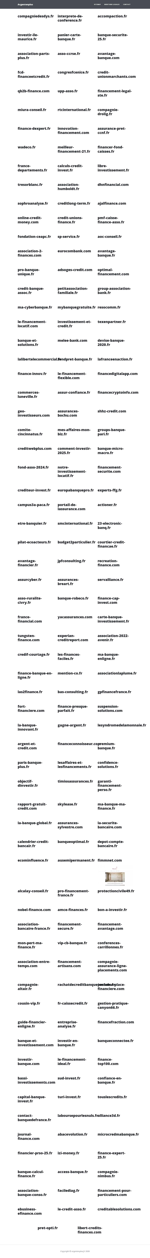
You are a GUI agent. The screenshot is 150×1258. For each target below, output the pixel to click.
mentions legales (112, 4)
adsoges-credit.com (75, 269)
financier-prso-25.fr (35, 1153)
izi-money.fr (68, 1153)
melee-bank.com (72, 340)
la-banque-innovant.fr (28, 727)
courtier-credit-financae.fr (111, 544)
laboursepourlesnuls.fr (78, 1115)
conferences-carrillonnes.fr (110, 944)
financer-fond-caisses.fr (110, 149)
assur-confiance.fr (74, 392)
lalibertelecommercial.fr (39, 359)
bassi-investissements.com (36, 1080)
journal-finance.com (29, 1136)
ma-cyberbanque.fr (35, 307)
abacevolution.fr (72, 1134)
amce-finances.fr (73, 909)
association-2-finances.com (30, 253)
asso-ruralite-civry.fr (30, 600)
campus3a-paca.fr (34, 504)
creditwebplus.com (35, 448)
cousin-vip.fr (29, 1003)
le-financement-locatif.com (32, 323)
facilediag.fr (68, 1190)
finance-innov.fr (32, 373)
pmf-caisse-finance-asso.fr (111, 219)
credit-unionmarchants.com (117, 74)
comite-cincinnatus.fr (30, 431)
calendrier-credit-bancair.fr (33, 843)
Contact (127, 4)
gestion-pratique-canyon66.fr (113, 1005)
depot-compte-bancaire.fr (111, 843)
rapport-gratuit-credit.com (32, 806)
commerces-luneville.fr (28, 394)
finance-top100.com (108, 1061)
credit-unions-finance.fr (70, 219)
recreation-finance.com (109, 562)
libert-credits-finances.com (90, 1229)
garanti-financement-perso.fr (110, 785)
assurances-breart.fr (68, 581)
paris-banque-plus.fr (30, 764)
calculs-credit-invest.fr (70, 167)
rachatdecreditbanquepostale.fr (86, 984)
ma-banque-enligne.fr (108, 656)
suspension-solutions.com (110, 708)
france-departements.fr (32, 167)
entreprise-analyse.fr (67, 1024)
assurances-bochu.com (68, 413)
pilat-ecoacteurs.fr (34, 542)
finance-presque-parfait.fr (73, 708)
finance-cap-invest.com (109, 600)
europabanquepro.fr (76, 490)
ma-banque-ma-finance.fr (112, 806)
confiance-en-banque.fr (110, 1080)
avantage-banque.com (108, 55)
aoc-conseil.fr (110, 236)
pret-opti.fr (48, 1227)
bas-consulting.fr (73, 691)
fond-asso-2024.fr (33, 467)
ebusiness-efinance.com (30, 1211)
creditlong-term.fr (74, 203)
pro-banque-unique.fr (28, 271)
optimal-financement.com (113, 271)
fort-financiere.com (31, 708)
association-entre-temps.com (34, 963)
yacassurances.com (75, 617)
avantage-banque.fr (107, 253)
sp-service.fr (69, 236)
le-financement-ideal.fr (72, 1061)
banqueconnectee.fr (116, 1040)
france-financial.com (30, 619)
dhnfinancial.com (113, 184)
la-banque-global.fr (35, 822)
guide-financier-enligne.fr (32, 1024)
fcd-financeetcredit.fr (34, 74)
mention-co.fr (70, 673)
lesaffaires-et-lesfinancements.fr (74, 764)
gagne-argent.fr (72, 725)
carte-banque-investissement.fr (113, 619)
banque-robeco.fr (73, 598)
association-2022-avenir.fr (113, 637)
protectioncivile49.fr (116, 891)
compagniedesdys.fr (36, 16)
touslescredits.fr (112, 1096)
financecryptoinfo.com (118, 392)
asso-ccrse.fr (69, 53)
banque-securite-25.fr (113, 36)
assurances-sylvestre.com (70, 824)
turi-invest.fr (69, 1096)
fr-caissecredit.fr (73, 1003)
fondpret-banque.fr (75, 359)
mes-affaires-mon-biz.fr (74, 431)
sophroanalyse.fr (33, 203)
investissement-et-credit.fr (74, 323)
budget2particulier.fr (76, 542)
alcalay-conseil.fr (33, 891)
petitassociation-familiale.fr (73, 290)
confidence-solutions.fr (108, 764)
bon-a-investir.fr (112, 909)
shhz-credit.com (112, 411)
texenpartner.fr (112, 321)
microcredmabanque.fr (118, 1134)
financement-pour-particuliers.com (114, 1192)
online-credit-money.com (30, 219)
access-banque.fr (73, 1171)
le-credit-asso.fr (72, 1209)
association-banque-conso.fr (32, 1192)
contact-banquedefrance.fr (34, 1117)
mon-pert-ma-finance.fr (30, 944)
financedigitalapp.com (118, 373)
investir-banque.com (29, 1061)
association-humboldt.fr (68, 186)
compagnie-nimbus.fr (108, 1173)
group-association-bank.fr (114, 290)
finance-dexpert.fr (34, 128)
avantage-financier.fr (28, 562)
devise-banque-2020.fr (111, 342)
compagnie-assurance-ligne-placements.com (112, 965)
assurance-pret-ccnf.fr (112, 130)
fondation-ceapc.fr (34, 236)
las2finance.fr (30, 691)
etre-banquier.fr (32, 523)
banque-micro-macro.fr (111, 450)
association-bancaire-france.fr (34, 926)
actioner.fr (107, 504)
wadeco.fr (27, 147)
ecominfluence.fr (33, 860)
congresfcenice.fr (73, 72)
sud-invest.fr (69, 1078)
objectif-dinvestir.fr (28, 783)
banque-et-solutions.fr (28, 342)
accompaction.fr (112, 16)
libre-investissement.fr (113, 167)
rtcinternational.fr (74, 109)
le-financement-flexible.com (72, 375)
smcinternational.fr (75, 523)
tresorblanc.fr (30, 184)
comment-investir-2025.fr (74, 450)
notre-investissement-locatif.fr (72, 471)
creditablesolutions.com (119, 1209)
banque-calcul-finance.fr (31, 1173)
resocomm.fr (109, 307)
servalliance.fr (110, 579)
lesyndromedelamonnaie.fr (122, 725)
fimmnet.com (110, 860)
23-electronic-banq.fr (110, 525)
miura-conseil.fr (32, 109)
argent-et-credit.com (27, 745)
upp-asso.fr (68, 91)
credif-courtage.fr (34, 654)
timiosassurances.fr (75, 781)
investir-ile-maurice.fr (28, 36)
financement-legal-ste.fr (115, 93)
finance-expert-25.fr (111, 1155)
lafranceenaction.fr (115, 359)
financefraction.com (116, 1022)
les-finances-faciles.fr (69, 656)
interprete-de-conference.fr (70, 18)
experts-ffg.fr (110, 490)
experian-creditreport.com (73, 637)
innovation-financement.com (73, 130)
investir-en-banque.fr (68, 1042)
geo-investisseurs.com (34, 413)
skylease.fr (67, 804)
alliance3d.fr (109, 1115)
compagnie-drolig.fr (108, 111)
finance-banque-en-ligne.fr (35, 675)
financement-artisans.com (70, 963)
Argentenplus (25, 4)
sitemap (97, 4)
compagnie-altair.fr (28, 986)
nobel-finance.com (34, 909)
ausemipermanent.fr (76, 860)
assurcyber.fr (30, 579)
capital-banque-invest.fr (32, 1098)
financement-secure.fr (70, 926)
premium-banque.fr (106, 745)
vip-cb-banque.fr (72, 942)
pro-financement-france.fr (73, 893)
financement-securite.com (110, 469)
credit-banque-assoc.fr (31, 290)
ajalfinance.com (112, 203)
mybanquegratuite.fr (77, 307)
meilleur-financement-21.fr (74, 149)
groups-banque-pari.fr (112, 431)
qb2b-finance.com (34, 91)
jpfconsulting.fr (71, 560)
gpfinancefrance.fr (114, 691)
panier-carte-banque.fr (69, 36)
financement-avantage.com (110, 926)
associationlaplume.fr (117, 673)
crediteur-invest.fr (34, 490)
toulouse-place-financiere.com (111, 986)
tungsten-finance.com (29, 637)
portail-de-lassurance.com (71, 506)
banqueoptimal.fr (73, 841)
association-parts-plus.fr (34, 55)
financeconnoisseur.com (79, 743)
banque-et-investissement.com (36, 1042)
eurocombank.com (74, 251)
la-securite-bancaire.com (110, 824)
